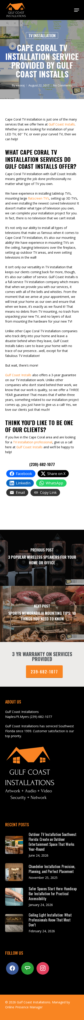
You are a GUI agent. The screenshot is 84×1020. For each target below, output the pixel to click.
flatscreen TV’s (38, 198)
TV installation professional (32, 442)
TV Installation (42, 35)
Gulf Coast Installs (62, 124)
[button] (76, 10)
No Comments (62, 85)
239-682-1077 (44, 672)
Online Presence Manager (24, 1007)
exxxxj (20, 85)
